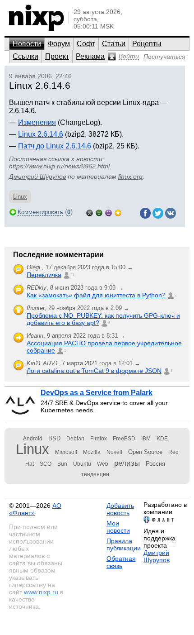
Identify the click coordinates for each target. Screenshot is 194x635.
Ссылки (25, 56)
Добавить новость (120, 509)
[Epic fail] (89, 212)
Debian (75, 438)
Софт (86, 44)
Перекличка (44, 274)
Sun (62, 464)
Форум (59, 44)
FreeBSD (124, 438)
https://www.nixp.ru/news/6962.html (59, 166)
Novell (114, 452)
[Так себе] (99, 212)
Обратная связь (121, 562)
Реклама (90, 56)
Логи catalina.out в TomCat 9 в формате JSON (94, 370)
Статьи (113, 44)
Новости (27, 44)
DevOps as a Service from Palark (96, 392)
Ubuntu (82, 464)
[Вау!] (118, 212)
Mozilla (92, 452)
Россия (155, 463)
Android (32, 438)
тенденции (95, 474)
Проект (57, 56)
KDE (162, 438)
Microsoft (66, 452)
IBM (146, 438)
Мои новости (118, 527)
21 (72, 275)
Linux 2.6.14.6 (40, 134)
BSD (54, 438)
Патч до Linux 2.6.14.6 (54, 146)
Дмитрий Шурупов (37, 176)
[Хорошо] (108, 212)
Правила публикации (123, 544)
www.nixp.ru (41, 592)
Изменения (37, 122)
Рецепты (147, 44)
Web (102, 464)
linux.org (130, 176)
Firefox (98, 438)
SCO (45, 464)
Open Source (145, 452)
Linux (20, 196)
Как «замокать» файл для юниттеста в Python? (96, 295)
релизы (127, 463)
